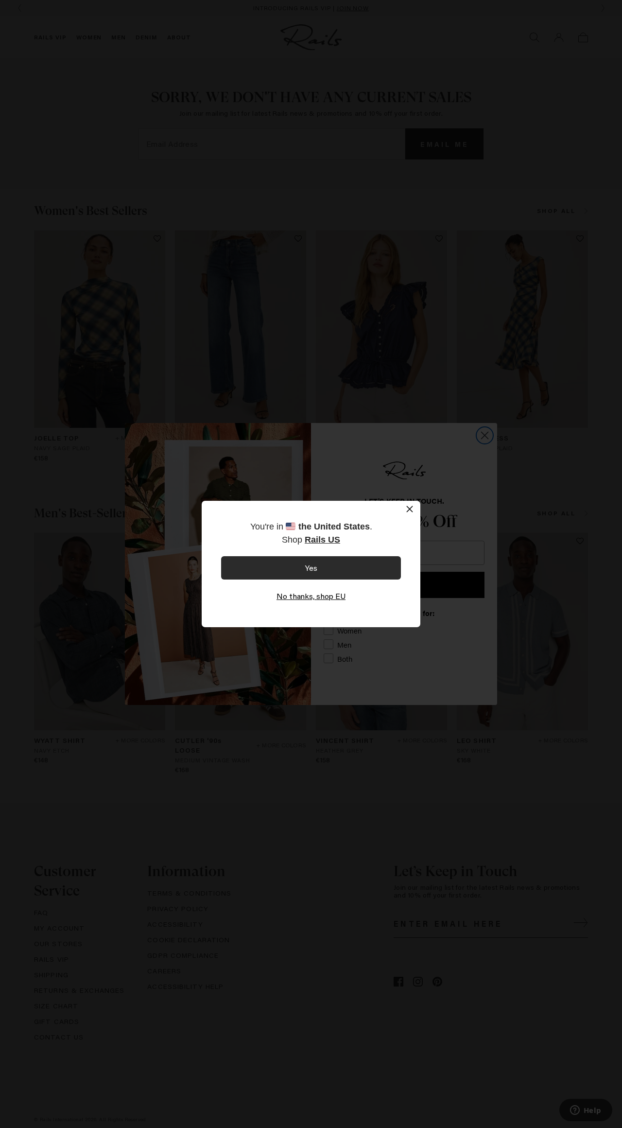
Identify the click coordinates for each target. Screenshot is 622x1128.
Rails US (322, 540)
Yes (311, 568)
